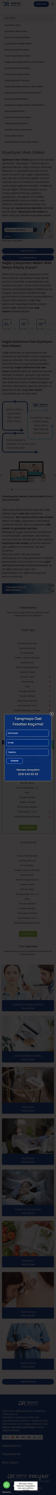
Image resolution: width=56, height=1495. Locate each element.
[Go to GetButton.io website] (6, 1492)
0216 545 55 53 (28, 774)
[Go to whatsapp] (6, 1484)
